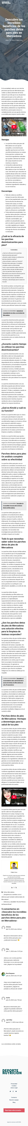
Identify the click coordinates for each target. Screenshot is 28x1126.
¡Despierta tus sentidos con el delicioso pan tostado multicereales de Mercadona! (12, 897)
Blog (14, 1102)
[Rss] (16, 887)
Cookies (14, 1086)
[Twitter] (14, 887)
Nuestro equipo (14, 1100)
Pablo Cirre (19, 40)
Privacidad (14, 1083)
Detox (5, 892)
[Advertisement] (14, 56)
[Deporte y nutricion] (7, 2)
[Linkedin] (12, 887)
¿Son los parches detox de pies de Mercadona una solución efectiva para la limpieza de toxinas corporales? (13, 273)
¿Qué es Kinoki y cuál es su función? (12, 261)
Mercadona (11, 892)
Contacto (14, 1097)
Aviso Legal (14, 1088)
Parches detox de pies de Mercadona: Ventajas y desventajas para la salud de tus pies (13, 279)
